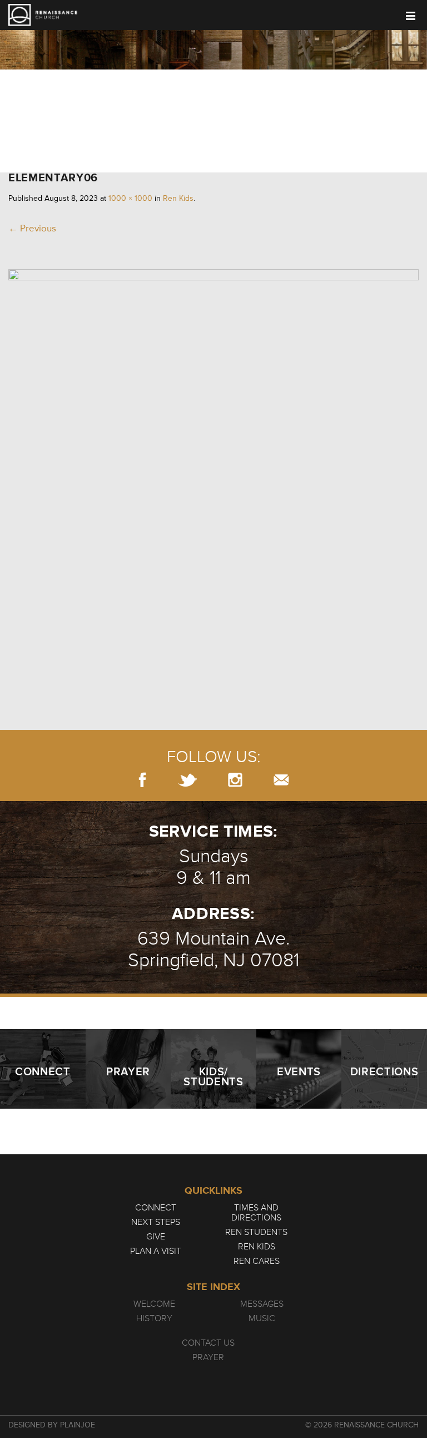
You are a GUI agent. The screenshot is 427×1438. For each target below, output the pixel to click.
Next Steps (155, 1222)
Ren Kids (178, 198)
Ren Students (256, 1232)
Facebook (142, 779)
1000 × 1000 (130, 198)
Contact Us (208, 1342)
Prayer (208, 1357)
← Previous (32, 228)
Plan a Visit (155, 1251)
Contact (281, 779)
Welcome (154, 1303)
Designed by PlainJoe (51, 1425)
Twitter (187, 779)
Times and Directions (256, 1212)
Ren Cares (257, 1261)
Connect (155, 1207)
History (154, 1318)
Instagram (235, 779)
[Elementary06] (213, 277)
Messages (262, 1303)
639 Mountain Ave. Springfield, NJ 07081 (213, 949)
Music (262, 1318)
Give (155, 1236)
